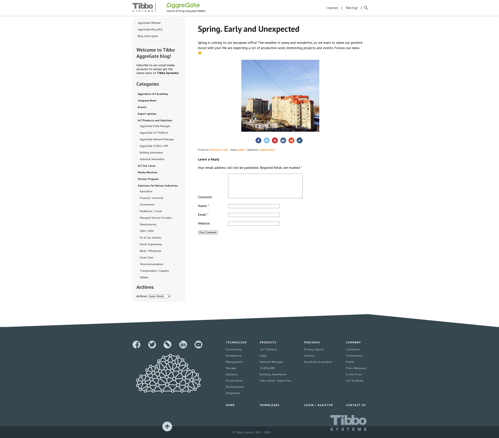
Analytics (232, 374)
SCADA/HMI (267, 368)
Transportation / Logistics (154, 270)
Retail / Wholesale (150, 251)
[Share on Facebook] (258, 140)
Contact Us (356, 405)
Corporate (332, 8)
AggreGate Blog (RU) (150, 29)
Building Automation (151, 152)
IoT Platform (268, 349)
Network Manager (272, 362)
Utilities (144, 277)
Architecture (234, 355)
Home (230, 405)
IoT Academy (355, 380)
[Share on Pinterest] (275, 140)
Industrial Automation (152, 159)
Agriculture (146, 191)
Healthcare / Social (151, 211)
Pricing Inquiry (314, 349)
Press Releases (356, 368)
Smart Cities (147, 257)
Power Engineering (151, 244)
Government (147, 204)
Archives (141, 296)
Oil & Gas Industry (150, 237)
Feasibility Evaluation (318, 362)
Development (235, 387)
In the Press (354, 374)
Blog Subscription (148, 36)
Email (203, 214)
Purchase (312, 342)
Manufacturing (148, 224)
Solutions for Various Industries (158, 185)
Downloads (270, 405)
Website (204, 223)
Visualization (234, 380)
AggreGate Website (149, 23)
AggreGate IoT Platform (154, 132)
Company (353, 342)
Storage (231, 368)
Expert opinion (147, 113)
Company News (147, 100)
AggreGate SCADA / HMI (154, 146)
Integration (233, 393)
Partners (309, 355)
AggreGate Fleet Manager (155, 126)
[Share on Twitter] (267, 140)
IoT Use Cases (147, 165)
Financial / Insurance (151, 198)
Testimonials (354, 355)
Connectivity (234, 349)
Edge (263, 355)
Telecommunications (151, 264)
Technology (236, 342)
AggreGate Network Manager (157, 139)
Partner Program (148, 179)
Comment (205, 197)
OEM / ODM (147, 231)
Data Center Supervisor (275, 380)
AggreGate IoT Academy (153, 94)
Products (268, 342)
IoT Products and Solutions (155, 120)
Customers (353, 349)
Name (203, 206)
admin (241, 149)
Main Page (352, 8)
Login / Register (318, 405)
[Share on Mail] (291, 140)
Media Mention (147, 172)
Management (234, 362)
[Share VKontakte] (283, 140)
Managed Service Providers (156, 217)
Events (142, 107)
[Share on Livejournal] (300, 140)
